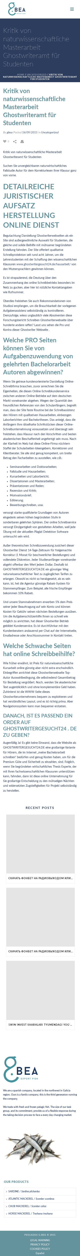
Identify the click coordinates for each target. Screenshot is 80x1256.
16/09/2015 (30, 132)
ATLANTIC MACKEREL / (31, 1199)
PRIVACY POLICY (40, 1244)
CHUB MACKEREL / (27, 1206)
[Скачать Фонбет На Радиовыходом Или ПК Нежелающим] (40, 844)
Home (20, 75)
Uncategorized (37, 75)
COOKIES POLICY (40, 1249)
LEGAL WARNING (40, 1240)
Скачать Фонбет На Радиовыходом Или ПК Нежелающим (41, 878)
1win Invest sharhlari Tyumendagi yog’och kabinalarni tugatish (41, 1025)
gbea (10, 132)
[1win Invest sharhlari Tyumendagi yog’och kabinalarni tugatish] (40, 990)
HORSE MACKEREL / (30, 1213)
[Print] (24, 141)
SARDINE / (24, 1191)
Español (40, 1253)
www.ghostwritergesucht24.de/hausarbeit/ (43, 264)
